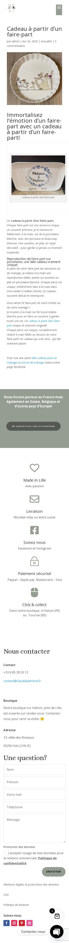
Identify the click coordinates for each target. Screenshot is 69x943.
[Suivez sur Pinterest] (22, 923)
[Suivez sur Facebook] (6, 923)
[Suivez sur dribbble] (29, 923)
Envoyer (53, 872)
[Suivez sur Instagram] (14, 923)
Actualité (46, 41)
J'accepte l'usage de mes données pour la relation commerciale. (33, 858)
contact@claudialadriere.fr (22, 681)
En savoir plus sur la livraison (33, 426)
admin (15, 41)
